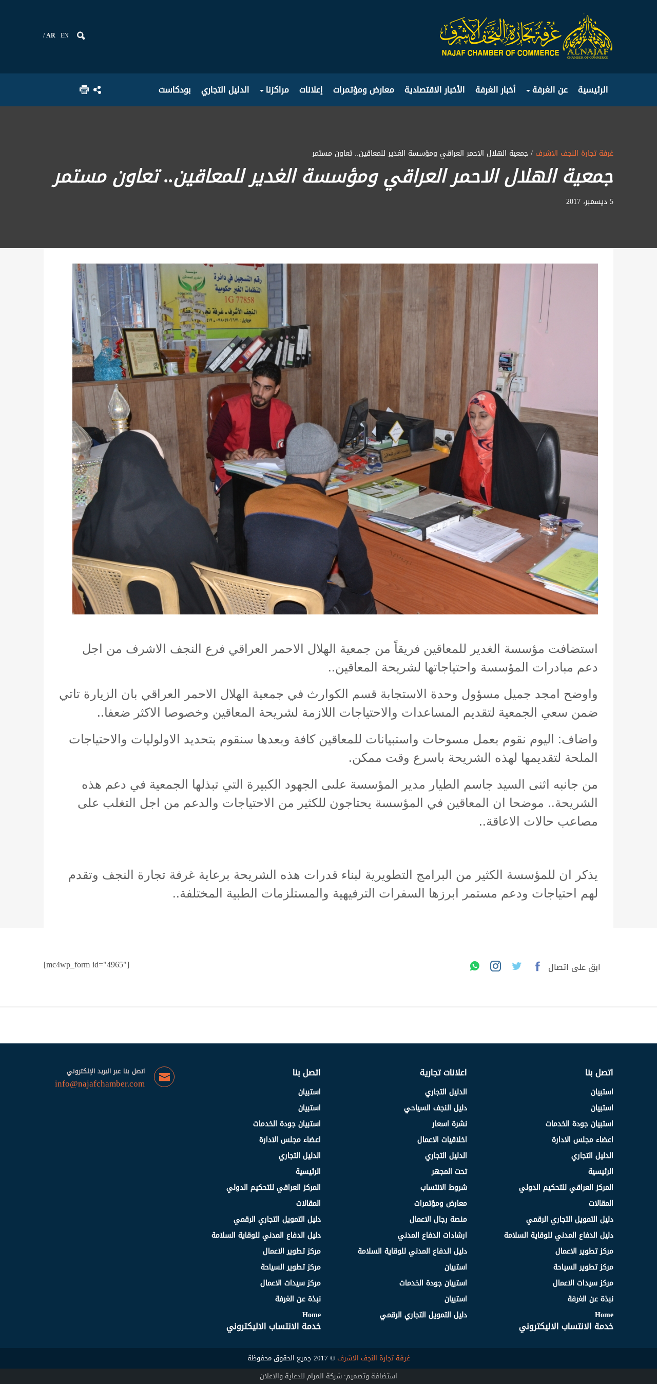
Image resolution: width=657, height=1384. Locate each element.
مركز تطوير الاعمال (584, 1251)
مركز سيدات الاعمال (583, 1283)
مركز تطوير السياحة (583, 1267)
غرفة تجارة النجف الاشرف (573, 153)
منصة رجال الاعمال (438, 1219)
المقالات (601, 1203)
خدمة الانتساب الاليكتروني (566, 1326)
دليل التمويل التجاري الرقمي (569, 1219)
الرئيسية (600, 1172)
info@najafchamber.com (100, 1084)
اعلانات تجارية (443, 1072)
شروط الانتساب (443, 1187)
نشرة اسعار (449, 1124)
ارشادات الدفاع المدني (432, 1235)
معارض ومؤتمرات (440, 1203)
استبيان (602, 1092)
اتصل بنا (599, 1072)
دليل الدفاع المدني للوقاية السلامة (558, 1235)
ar (50, 35)
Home (604, 1315)
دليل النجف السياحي (435, 1108)
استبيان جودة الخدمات (579, 1124)
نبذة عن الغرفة (590, 1299)
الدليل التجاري (592, 1156)
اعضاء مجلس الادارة (582, 1140)
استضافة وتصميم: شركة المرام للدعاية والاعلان (328, 1376)
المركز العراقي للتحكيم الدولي (566, 1187)
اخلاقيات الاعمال (442, 1140)
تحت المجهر (449, 1172)
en (65, 35)
